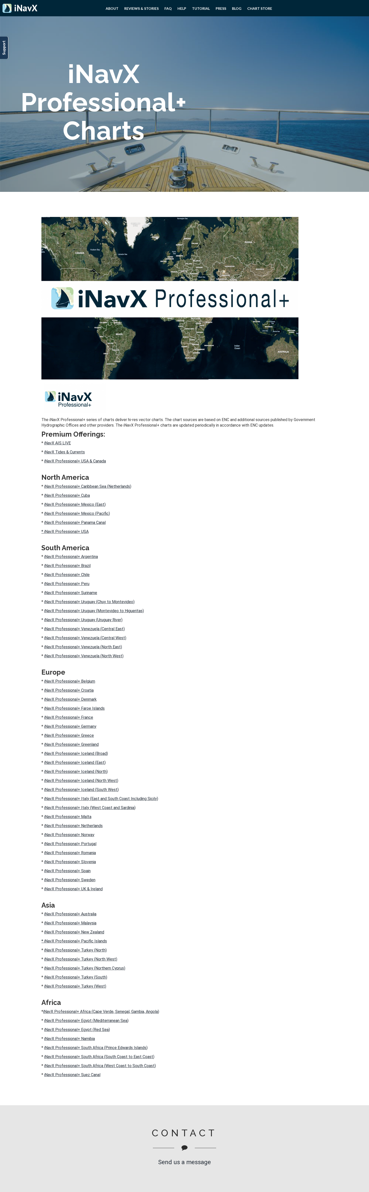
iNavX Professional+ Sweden (69, 880)
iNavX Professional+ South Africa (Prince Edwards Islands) (96, 1047)
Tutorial (201, 8)
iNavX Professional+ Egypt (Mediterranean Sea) (86, 1020)
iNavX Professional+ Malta (67, 816)
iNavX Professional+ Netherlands (73, 825)
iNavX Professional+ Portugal (70, 843)
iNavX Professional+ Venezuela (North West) (84, 656)
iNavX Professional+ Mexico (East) (75, 504)
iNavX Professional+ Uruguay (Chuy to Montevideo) (89, 601)
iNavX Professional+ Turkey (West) (75, 986)
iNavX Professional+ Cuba (67, 495)
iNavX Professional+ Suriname (70, 592)
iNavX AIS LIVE (57, 443)
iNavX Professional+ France (68, 717)
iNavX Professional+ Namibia (69, 1038)
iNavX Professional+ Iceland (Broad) (76, 753)
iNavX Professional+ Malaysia (70, 923)
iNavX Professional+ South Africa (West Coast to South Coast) (100, 1065)
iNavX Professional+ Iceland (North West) (81, 780)
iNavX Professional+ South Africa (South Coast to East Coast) (99, 1056)
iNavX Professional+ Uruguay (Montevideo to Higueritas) (94, 610)
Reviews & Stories (141, 8)
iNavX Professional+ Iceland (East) (75, 762)
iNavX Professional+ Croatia (69, 690)
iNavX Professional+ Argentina (71, 556)
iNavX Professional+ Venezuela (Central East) (84, 628)
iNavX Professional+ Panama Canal (75, 522)
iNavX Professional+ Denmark (70, 699)
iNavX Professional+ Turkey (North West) (80, 959)
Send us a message (184, 1162)
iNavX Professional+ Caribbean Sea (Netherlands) (87, 486)
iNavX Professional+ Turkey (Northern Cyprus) (84, 968)
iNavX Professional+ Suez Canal (72, 1074)
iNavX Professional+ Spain (67, 870)
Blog (236, 8)
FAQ (168, 8)
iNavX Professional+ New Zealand (74, 932)
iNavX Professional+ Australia (70, 914)
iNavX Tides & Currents (64, 452)
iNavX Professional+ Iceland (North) (76, 771)
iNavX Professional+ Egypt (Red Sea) (77, 1029)
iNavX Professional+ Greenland (71, 744)
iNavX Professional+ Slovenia (70, 861)
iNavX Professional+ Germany (70, 726)
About (112, 8)
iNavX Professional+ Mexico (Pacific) (77, 513)
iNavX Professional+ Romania (70, 852)
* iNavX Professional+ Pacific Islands (74, 941)
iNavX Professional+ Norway (69, 834)
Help (181, 8)
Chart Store (259, 8)
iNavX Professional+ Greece (69, 735)
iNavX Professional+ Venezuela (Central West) (85, 637)
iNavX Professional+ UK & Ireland (73, 889)
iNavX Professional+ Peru (66, 583)
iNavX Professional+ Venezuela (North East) (83, 647)
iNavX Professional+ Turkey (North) (75, 950)
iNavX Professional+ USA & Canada (75, 461)
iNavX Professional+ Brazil (67, 565)
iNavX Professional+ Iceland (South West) (81, 789)
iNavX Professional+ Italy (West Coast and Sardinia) (90, 807)
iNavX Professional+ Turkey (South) (75, 977)
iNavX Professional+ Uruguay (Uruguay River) (83, 619)
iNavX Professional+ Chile (67, 574)
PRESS (221, 8)
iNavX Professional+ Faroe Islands (74, 708)
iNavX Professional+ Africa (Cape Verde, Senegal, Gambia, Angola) (101, 1011)
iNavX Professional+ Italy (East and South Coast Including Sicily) (101, 798)
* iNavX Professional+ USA (65, 531)
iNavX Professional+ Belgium (69, 681)
